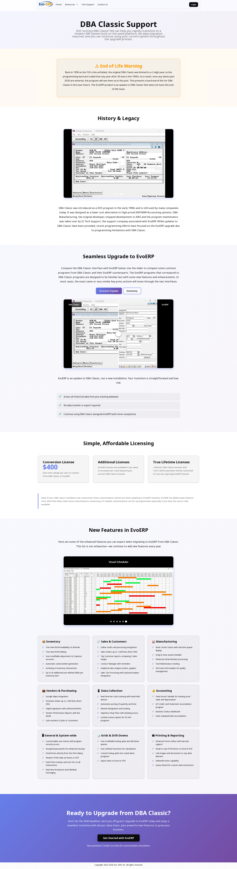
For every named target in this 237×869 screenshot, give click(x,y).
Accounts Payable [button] (108, 290)
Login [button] (193, 4)
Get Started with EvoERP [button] (118, 838)
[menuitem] (59, 4)
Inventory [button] (132, 290)
